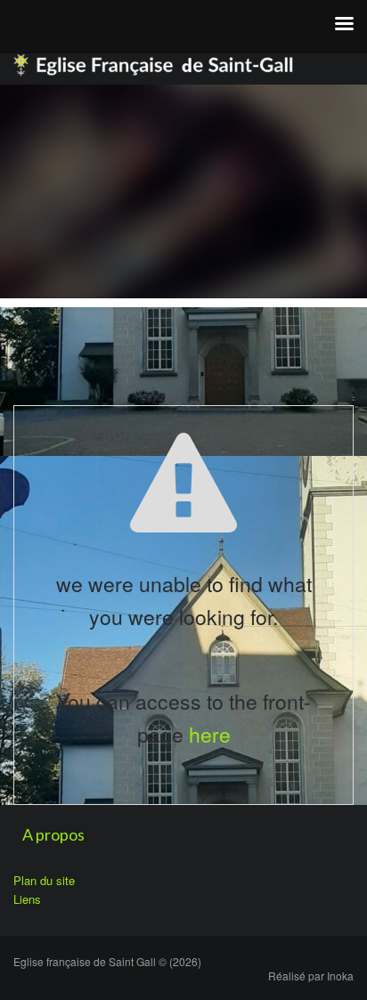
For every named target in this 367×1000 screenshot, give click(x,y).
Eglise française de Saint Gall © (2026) (107, 961)
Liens (27, 898)
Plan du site (44, 880)
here (210, 734)
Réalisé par (311, 975)
